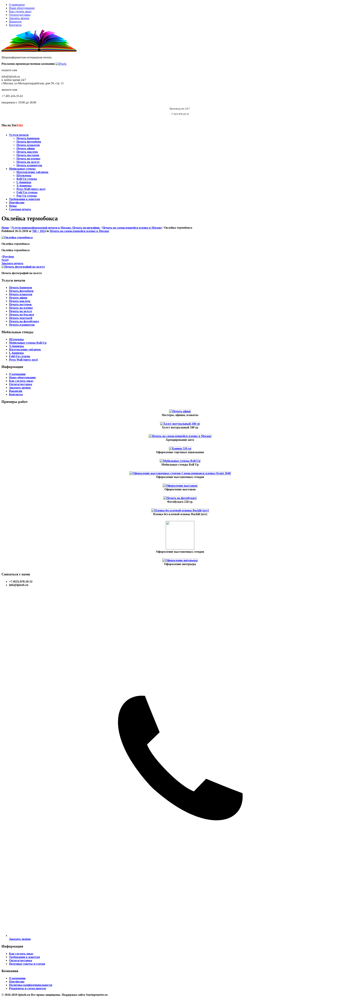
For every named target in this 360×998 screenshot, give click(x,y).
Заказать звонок (19, 18)
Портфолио (16, 202)
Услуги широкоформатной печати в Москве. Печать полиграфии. (55, 227)
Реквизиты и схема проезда (27, 988)
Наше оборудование (22, 8)
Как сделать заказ (20, 11)
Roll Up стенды (26, 178)
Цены (13, 205)
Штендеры (23, 175)
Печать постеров (27, 155)
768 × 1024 (39, 231)
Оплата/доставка (19, 14)
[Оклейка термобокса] (17, 237)
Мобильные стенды (22, 168)
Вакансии (15, 21)
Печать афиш (25, 148)
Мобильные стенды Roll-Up (27, 342)
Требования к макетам (24, 199)
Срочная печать (20, 209)
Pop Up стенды (26, 195)
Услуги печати (18, 134)
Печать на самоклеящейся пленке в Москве (132, 227)
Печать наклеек (27, 151)
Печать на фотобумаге (24, 321)
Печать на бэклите (21, 314)
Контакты (15, 24)
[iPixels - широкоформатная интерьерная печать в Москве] (61, 63)
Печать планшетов (29, 165)
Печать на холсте (28, 162)
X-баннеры (24, 185)
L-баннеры (23, 182)
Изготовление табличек (32, 172)
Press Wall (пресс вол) (30, 189)
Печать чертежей (20, 318)
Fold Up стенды (27, 192)
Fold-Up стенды (19, 356)
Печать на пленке (28, 158)
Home (5, 227)
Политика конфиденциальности (30, 985)
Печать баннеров (28, 138)
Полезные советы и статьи (27, 963)
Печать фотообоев (28, 141)
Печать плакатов (28, 145)
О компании (17, 4)
